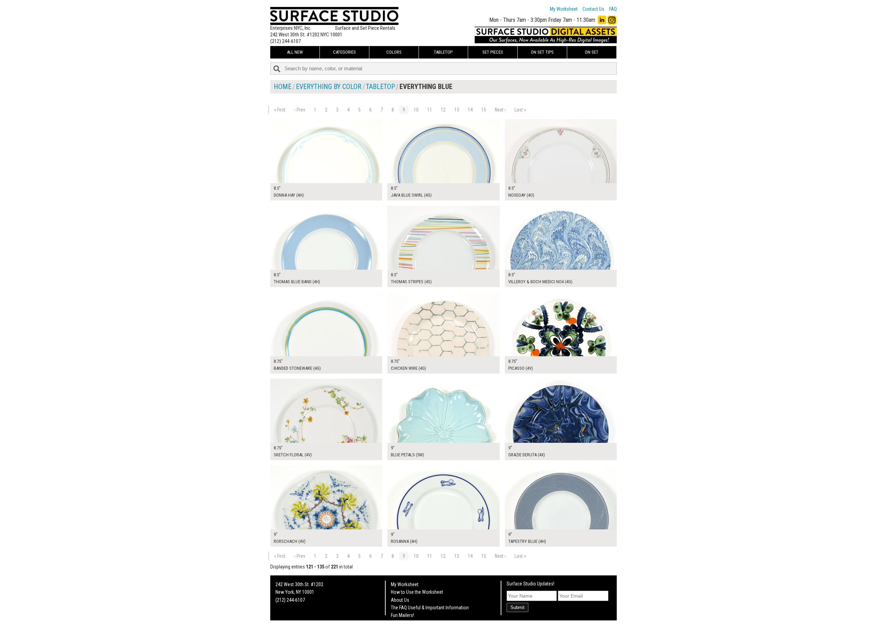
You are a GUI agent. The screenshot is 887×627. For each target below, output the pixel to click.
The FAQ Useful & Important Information (430, 607)
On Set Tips (542, 52)
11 (429, 110)
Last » (520, 110)
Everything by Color (328, 86)
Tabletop (443, 52)
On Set (591, 52)
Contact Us (593, 9)
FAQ (613, 9)
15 (483, 110)
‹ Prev (299, 110)
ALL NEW (295, 52)
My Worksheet (564, 9)
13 (456, 110)
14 (470, 110)
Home (282, 86)
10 (416, 110)
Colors (394, 52)
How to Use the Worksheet (417, 592)
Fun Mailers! (402, 615)
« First (280, 110)
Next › (500, 110)
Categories (344, 52)
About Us (400, 600)
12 (443, 110)
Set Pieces (492, 52)
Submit (517, 607)
